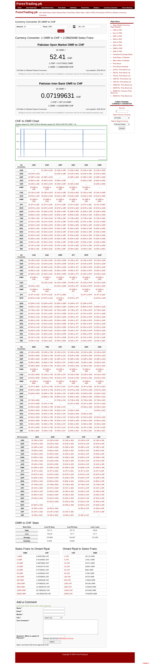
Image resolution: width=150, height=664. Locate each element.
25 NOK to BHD (34, 420)
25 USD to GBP (60, 170)
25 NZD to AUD (47, 324)
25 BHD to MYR (86, 307)
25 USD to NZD (99, 352)
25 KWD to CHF (84, 457)
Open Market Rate (47, 8)
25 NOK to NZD (99, 420)
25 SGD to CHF (83, 501)
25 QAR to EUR (47, 211)
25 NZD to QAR (99, 324)
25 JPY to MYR (86, 295)
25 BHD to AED (73, 215)
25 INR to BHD (33, 431)
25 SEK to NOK (52, 508)
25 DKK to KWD (99, 228)
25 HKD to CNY (60, 407)
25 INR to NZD (99, 431)
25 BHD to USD (34, 215)
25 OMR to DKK (86, 382)
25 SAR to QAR (99, 274)
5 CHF (66, 560)
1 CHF (66, 556)
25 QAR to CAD (34, 303)
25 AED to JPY (73, 270)
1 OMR (19, 556)
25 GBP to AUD (47, 267)
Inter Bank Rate (31, 8)
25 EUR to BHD (34, 356)
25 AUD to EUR (47, 196)
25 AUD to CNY (60, 378)
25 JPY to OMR (60, 295)
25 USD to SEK (68, 440)
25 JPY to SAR (86, 205)
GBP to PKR (117, 36)
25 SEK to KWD (99, 242)
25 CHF (67, 570)
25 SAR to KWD (99, 184)
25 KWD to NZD (100, 370)
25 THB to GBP (60, 218)
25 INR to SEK (68, 515)
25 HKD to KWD (99, 225)
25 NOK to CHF (83, 505)
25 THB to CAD (33, 310)
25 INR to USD (33, 249)
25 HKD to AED (73, 225)
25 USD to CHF (83, 440)
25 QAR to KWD (99, 211)
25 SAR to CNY (60, 366)
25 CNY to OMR (60, 313)
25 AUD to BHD (33, 378)
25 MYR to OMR (60, 299)
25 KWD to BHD (34, 370)
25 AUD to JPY (73, 286)
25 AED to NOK (52, 450)
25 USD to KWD (99, 170)
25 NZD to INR (98, 498)
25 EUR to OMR (60, 264)
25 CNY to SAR (86, 222)
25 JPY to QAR (99, 295)
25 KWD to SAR (86, 188)
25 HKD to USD (34, 225)
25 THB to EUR (47, 218)
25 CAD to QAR (99, 283)
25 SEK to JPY (73, 334)
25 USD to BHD (34, 352)
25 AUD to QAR (99, 286)
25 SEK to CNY (60, 424)
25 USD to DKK (86, 352)
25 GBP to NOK (53, 447)
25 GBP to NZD (99, 359)
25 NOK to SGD (37, 505)
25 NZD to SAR (86, 232)
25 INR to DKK (86, 431)
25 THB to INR (99, 484)
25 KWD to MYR (86, 278)
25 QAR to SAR (86, 211)
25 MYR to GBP (60, 208)
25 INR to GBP (60, 249)
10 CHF (67, 563)
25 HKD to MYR (86, 317)
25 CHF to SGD (37, 512)
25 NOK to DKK (86, 420)
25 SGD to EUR (47, 235)
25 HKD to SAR (86, 225)
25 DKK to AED (73, 228)
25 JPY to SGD (37, 471)
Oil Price (109, 12)
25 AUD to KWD (99, 196)
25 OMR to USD (34, 200)
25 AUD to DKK (86, 378)
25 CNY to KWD (99, 222)
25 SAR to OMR (60, 274)
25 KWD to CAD (34, 278)
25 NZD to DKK (86, 414)
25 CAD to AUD (47, 283)
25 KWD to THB (47, 370)
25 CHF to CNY (60, 427)
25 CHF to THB (47, 427)
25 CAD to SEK (68, 461)
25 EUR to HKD (73, 356)
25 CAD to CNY (60, 374)
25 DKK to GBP (60, 228)
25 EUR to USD (34, 174)
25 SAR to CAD (33, 274)
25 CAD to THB (47, 374)
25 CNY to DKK (86, 403)
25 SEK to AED (73, 242)
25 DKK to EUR (47, 228)
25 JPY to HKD (73, 386)
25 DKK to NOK (52, 495)
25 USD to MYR (86, 260)
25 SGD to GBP (60, 235)
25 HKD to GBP (60, 225)
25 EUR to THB (47, 356)
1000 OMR (21, 583)
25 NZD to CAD (34, 324)
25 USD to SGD (37, 440)
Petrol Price (85, 8)
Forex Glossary (127, 8)
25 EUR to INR (98, 444)
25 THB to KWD (99, 218)
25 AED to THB (47, 362)
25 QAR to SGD (37, 478)
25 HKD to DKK (86, 407)
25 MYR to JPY (73, 298)
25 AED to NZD (99, 362)
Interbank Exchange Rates (123, 54)
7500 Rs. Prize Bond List (122, 82)
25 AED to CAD (33, 270)
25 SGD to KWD (99, 235)
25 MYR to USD (34, 208)
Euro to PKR (117, 33)
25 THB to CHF (83, 484)
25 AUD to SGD (37, 464)
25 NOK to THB (47, 420)
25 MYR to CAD (34, 298)
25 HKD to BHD (34, 407)
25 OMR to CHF (84, 467)
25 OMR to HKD (73, 382)
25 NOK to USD (34, 239)
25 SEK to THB (47, 424)
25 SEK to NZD (99, 424)
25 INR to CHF (83, 515)
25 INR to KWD (99, 249)
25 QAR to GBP (60, 211)
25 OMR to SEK (68, 467)
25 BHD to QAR (99, 307)
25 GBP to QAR (99, 267)
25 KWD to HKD (73, 370)
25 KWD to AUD (47, 278)
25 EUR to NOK (53, 444)
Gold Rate (73, 8)
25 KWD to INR (99, 457)
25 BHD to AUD (47, 307)
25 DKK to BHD (33, 410)
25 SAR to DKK (86, 366)
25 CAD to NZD (99, 374)
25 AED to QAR (99, 270)
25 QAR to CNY (60, 393)
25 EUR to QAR (99, 264)
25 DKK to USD (33, 228)
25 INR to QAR (99, 341)
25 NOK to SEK (68, 505)
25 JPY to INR (99, 471)
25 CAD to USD (34, 193)
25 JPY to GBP (60, 205)
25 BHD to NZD (99, 397)
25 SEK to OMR (60, 334)
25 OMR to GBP (60, 200)
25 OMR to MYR (86, 290)
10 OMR (20, 563)
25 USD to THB (47, 352)
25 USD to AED (73, 170)
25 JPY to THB (47, 386)
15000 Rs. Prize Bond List (122, 85)
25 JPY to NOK (52, 471)
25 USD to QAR (99, 260)
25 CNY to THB (47, 403)
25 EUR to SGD (37, 444)
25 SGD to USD (34, 235)
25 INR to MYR (86, 341)
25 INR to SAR (86, 249)
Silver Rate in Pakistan (121, 60)
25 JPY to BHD (33, 386)
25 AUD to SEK (68, 464)
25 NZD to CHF (83, 498)
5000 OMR (21, 587)
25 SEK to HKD (73, 424)
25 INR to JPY (73, 341)
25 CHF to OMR (60, 337)
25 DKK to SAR (86, 228)
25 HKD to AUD (47, 317)
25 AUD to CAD (33, 286)
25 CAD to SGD (37, 461)
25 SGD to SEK (68, 501)
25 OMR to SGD (37, 467)
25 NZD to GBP (60, 232)
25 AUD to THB (47, 378)
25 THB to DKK (86, 400)
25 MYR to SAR (86, 208)
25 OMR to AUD (47, 290)
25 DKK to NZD (99, 410)
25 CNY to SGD (37, 488)
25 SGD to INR (98, 501)
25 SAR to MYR (86, 274)
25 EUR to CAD (34, 264)
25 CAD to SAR (86, 193)
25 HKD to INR (98, 491)
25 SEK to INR (99, 508)
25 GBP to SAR (86, 177)
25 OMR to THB (47, 382)
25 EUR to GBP (60, 174)
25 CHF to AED (73, 245)
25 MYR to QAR (100, 298)
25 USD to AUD (47, 260)
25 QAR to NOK (53, 478)
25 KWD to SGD (37, 457)
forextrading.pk (102, 159)
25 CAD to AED (73, 193)
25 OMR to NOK (53, 467)
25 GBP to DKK (86, 359)
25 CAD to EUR (47, 193)
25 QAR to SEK (68, 478)
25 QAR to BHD (34, 393)
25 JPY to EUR (46, 205)
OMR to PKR (117, 48)
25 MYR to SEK (68, 474)
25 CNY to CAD (34, 313)
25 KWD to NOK (53, 457)
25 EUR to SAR (86, 174)
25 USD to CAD (34, 260)
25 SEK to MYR (86, 334)
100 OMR (20, 577)
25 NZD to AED (73, 232)
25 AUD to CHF (83, 464)
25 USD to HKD (73, 352)
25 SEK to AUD (46, 334)
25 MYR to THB (47, 390)
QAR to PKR (117, 51)
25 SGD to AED (73, 235)
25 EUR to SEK (68, 444)
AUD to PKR (117, 42)
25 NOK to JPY (73, 330)
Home (20, 8)
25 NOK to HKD (73, 420)
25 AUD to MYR (86, 286)
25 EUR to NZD (99, 356)
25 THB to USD (33, 218)
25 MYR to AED (73, 208)
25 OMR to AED (73, 200)
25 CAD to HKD (73, 374)
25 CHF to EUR (47, 245)
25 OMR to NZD (100, 382)
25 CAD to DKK (86, 374)
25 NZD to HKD (73, 414)
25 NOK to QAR (99, 330)
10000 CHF (68, 590)
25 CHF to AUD (47, 337)
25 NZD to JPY (73, 324)
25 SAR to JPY (73, 274)
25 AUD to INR (99, 464)
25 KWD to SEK (68, 457)
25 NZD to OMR (60, 324)
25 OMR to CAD (34, 290)
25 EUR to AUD (47, 264)
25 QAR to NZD (99, 393)
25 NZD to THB (47, 414)
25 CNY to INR (98, 488)
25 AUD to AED (73, 196)
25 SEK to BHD (33, 424)
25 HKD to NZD (99, 407)
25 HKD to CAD (34, 317)
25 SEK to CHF (83, 508)
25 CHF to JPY (73, 337)
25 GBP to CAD (34, 267)
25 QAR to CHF (83, 478)
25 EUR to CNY (60, 356)
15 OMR (20, 566)
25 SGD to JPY (73, 327)
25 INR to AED (73, 249)
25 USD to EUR (47, 170)
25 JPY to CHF (83, 471)
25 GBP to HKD (73, 359)
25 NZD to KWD (99, 232)
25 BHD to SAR (86, 215)
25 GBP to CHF (83, 447)
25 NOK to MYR (86, 330)
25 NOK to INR (98, 505)
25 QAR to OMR (60, 303)
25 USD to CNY (60, 352)
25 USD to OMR (60, 260)
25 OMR (20, 570)
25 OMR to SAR (86, 200)
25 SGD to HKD (73, 417)
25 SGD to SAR (86, 235)
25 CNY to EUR (47, 222)
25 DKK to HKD (73, 410)
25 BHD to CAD (34, 307)
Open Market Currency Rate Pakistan (120, 26)
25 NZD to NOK (53, 498)
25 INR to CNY (60, 431)
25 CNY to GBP (60, 222)
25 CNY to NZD (99, 403)
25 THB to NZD (99, 400)
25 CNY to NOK (53, 488)
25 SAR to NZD (99, 366)
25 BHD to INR (98, 481)
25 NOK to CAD (34, 330)
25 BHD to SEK (68, 481)
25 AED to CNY (60, 362)
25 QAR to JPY (73, 303)
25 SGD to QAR (99, 327)
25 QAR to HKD (73, 393)
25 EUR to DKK (86, 356)
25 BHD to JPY (73, 307)
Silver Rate (80, 12)
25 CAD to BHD (34, 374)
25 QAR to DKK (86, 393)
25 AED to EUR (47, 180)
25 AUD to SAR (86, 196)
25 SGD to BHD (34, 417)
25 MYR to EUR (47, 208)
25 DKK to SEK (68, 495)
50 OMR (20, 573)
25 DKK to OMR (60, 320)
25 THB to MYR (86, 310)
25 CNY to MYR (86, 313)
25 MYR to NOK (53, 474)
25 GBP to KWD (99, 177)
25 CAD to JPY (73, 283)
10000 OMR (21, 590)
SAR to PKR (117, 39)
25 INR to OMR (60, 341)
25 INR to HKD (73, 431)
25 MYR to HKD (73, 390)
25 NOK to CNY (60, 420)
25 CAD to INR (98, 461)
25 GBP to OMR (60, 267)
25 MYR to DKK (86, 390)
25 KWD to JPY (73, 278)
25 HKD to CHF (83, 491)
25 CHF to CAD (34, 337)
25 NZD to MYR (86, 324)
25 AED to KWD (99, 180)
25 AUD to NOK (52, 464)
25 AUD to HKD (73, 378)
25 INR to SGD (37, 515)
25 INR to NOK (52, 515)
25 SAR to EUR (47, 184)
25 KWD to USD (34, 188)
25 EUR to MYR (86, 264)
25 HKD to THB (47, 407)
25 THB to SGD (37, 484)
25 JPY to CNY (60, 386)
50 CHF (67, 573)
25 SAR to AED (73, 184)
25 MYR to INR (98, 474)
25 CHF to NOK (53, 512)
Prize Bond (61, 8)
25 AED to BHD (33, 362)
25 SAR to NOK (52, 454)
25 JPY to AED (73, 205)
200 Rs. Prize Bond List (121, 73)
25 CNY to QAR (99, 313)
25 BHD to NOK (53, 481)
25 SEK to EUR (47, 242)
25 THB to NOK (52, 484)
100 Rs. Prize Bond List (121, 70)
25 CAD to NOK (53, 461)
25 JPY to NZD (99, 386)
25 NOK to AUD (47, 330)
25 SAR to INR (99, 454)
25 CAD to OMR (60, 283)
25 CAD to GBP (60, 193)
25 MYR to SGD (37, 474)
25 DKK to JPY (73, 320)
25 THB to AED (73, 218)
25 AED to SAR (86, 180)
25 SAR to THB (47, 366)
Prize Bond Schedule (120, 67)
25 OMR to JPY (73, 290)
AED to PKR (117, 45)
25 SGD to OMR (60, 327)
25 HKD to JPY (73, 317)
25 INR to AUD (46, 341)
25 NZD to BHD (34, 414)
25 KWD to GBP (60, 188)
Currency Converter (110, 8)
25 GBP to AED (73, 177)
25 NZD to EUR (47, 232)
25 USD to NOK (53, 440)
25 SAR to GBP (60, 184)
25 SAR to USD (33, 184)
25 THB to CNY (60, 400)
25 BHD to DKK (86, 397)
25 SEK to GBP (60, 242)
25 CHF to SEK (68, 512)
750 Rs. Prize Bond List (121, 76)
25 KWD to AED (73, 188)
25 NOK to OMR (60, 330)
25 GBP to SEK (68, 447)
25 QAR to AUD (47, 303)
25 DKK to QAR (99, 320)
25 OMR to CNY (60, 382)
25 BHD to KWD (99, 215)
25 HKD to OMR (60, 317)
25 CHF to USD (34, 245)
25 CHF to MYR (86, 337)
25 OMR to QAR (100, 290)
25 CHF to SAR (86, 245)
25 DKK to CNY (60, 410)
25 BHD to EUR (47, 215)
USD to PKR (90, 12)
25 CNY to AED (73, 222)
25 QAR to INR (98, 478)
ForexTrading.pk (29, 4)
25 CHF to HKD (73, 427)
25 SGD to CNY (60, 417)
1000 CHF (68, 583)
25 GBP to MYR (86, 267)
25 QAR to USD (34, 211)
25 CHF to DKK (86, 427)
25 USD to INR (98, 440)
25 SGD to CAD (34, 327)
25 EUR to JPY (73, 264)
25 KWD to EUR (47, 188)
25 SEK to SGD (37, 508)
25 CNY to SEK (68, 488)
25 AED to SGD (37, 450)
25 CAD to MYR (86, 283)
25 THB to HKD (73, 400)
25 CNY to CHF (83, 488)
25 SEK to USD (33, 242)
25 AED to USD (33, 180)
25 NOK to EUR (47, 239)
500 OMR (20, 580)
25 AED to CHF (83, 450)
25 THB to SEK (68, 484)
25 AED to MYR (86, 270)
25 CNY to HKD (73, 403)
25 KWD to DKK (86, 370)
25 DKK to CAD (33, 320)
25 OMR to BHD (34, 382)
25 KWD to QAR (100, 278)
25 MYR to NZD (100, 390)
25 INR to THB (47, 431)
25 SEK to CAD (33, 334)
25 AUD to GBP (60, 196)
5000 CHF (68, 587)
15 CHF (67, 566)
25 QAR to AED (73, 211)
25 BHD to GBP (60, 215)
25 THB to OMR (60, 310)
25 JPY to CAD (33, 295)
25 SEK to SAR (86, 242)
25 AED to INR (99, 450)
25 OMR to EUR (47, 200)
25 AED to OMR (60, 270)
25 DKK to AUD (46, 320)
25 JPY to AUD (46, 295)
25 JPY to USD (33, 205)
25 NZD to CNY (60, 414)
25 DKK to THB (47, 410)
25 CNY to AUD (47, 313)
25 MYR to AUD (47, 298)
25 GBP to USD (34, 177)
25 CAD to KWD (99, 193)
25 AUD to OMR (60, 286)
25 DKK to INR (99, 495)
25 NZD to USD (34, 232)
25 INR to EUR (47, 249)
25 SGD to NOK (53, 501)
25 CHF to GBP (60, 245)
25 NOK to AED (73, 239)
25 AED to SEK (68, 450)
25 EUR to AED (73, 174)
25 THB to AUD (46, 310)
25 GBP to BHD (34, 359)
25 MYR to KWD (100, 208)
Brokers (96, 8)
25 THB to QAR (99, 310)
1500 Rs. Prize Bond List (122, 79)
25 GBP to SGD (37, 447)
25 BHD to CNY (60, 397)
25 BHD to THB (47, 397)
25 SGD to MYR (86, 327)
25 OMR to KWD (100, 200)
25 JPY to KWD (99, 205)
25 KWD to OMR (60, 278)
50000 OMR (21, 594)
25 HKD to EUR (47, 225)
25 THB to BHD (33, 400)
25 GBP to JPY (73, 267)
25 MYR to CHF (84, 474)
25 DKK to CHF (83, 495)
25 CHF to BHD (34, 427)
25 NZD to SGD (37, 498)
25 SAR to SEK (68, 454)
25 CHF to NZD (99, 427)
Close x (146, 663)
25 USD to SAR (86, 170)
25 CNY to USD (34, 222)
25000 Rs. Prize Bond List (122, 88)
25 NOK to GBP (60, 239)
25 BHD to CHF (83, 481)
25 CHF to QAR (99, 337)
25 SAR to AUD (46, 274)
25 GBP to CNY (60, 359)
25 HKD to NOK (53, 491)
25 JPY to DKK (86, 386)
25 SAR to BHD (33, 366)
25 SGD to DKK (86, 417)
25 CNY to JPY (73, 313)
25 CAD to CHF (83, 461)
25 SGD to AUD (47, 327)
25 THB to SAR (86, 218)
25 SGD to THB (47, 417)
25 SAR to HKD (73, 366)
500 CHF (67, 580)
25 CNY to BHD (34, 403)
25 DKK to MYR (86, 320)
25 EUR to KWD (99, 174)
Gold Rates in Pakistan (121, 57)
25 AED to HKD (73, 362)
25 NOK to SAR (86, 239)
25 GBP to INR (98, 447)
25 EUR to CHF (83, 444)
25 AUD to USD (33, 196)
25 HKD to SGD (37, 491)
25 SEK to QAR (99, 334)
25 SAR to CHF (83, 454)
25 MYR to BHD (34, 390)
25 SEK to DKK (86, 424)
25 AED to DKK (86, 362)
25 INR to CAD (33, 341)
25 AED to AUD (46, 270)
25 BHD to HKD (73, 397)
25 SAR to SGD (37, 454)
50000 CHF (68, 594)
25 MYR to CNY (60, 390)
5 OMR (19, 560)
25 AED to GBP (60, 180)
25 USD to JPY (73, 260)
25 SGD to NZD (99, 417)
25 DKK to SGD (37, 495)
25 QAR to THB (47, 393)
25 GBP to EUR (47, 177)
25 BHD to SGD (37, 481)
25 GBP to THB (47, 359)
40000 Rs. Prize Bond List (122, 96)
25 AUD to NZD (99, 378)
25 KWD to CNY (60, 370)
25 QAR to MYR (86, 303)
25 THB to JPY (73, 310)
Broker (115, 12)
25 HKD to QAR (99, 317)
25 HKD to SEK (68, 491)
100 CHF (67, 577)
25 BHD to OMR (60, 307)
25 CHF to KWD (99, 245)
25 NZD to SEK (68, 498)
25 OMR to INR (99, 467)
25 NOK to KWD (99, 239)
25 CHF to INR (98, 512)
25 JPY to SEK (68, 471)
